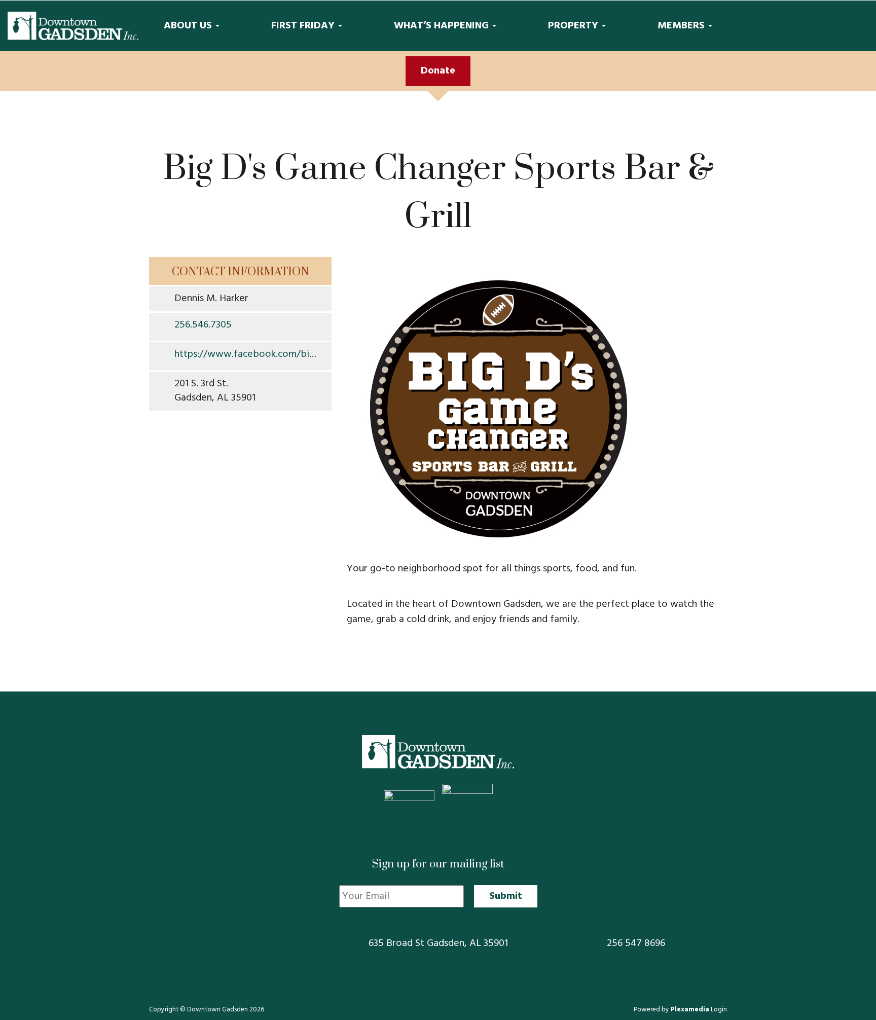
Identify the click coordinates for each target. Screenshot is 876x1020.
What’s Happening (442, 26)
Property (574, 26)
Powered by (671, 1009)
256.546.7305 (203, 325)
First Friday (304, 26)
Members (682, 26)
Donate (438, 71)
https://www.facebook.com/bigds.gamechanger (247, 354)
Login (719, 1009)
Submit (505, 896)
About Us (189, 26)
